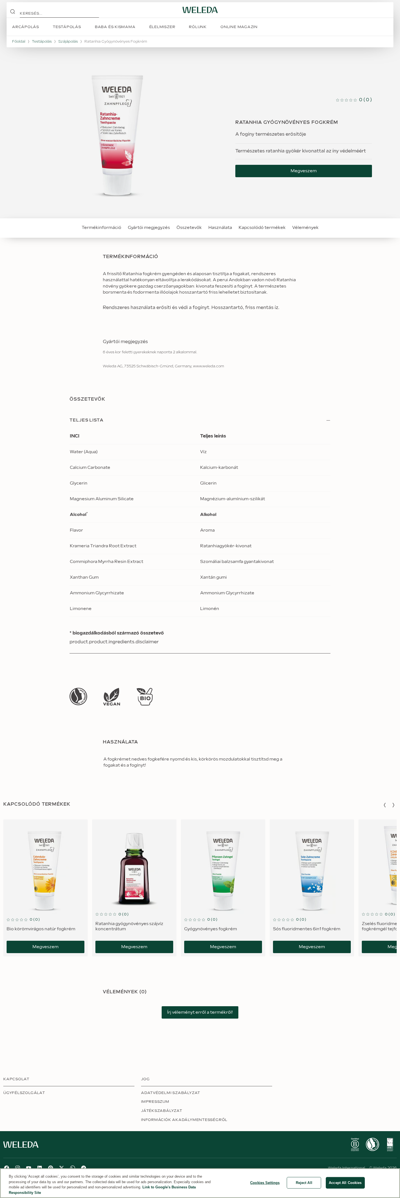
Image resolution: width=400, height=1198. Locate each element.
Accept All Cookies (345, 1183)
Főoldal (18, 41)
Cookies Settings (265, 1183)
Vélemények (305, 227)
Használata (220, 227)
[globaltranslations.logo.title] (200, 9)
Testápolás (42, 41)
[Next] (393, 805)
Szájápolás (68, 41)
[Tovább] (78, 696)
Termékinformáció (101, 227)
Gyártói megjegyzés (149, 227)
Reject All (304, 1183)
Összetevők (189, 227)
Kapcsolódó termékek (262, 227)
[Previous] (384, 805)
